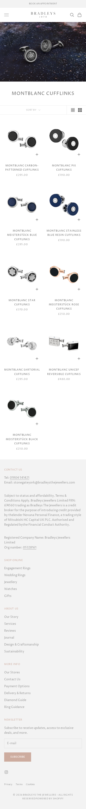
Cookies (30, 784)
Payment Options (17, 686)
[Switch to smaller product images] (80, 110)
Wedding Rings (14, 575)
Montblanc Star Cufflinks (22, 302)
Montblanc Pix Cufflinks (64, 168)
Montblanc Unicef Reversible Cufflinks (64, 372)
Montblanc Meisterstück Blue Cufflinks (22, 235)
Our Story (11, 617)
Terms (19, 784)
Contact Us (12, 679)
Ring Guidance (14, 707)
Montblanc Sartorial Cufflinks (22, 372)
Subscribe (17, 757)
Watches (10, 589)
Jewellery (10, 582)
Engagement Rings (17, 568)
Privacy (8, 784)
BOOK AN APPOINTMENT (43, 3)
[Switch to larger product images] (73, 110)
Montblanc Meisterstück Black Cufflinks (22, 439)
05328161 (29, 548)
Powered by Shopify (50, 798)
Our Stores (12, 672)
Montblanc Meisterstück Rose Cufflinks (64, 305)
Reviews (10, 631)
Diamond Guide (15, 700)
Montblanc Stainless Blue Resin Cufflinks (64, 233)
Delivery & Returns (17, 693)
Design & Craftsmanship (21, 645)
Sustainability (14, 651)
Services (10, 624)
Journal (9, 638)
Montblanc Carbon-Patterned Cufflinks (22, 168)
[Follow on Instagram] (6, 772)
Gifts (7, 596)
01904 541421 (19, 478)
